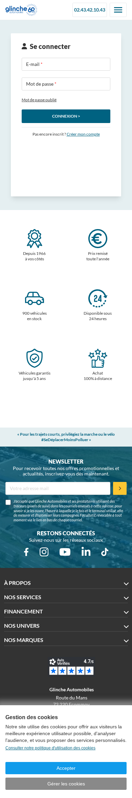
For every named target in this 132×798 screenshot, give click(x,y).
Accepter (66, 768)
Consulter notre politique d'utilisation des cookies (50, 748)
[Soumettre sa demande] (120, 488)
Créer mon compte (83, 134)
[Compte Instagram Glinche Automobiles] (44, 552)
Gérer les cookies (66, 783)
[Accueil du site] (21, 10)
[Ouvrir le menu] (118, 10)
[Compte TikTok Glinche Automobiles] (104, 552)
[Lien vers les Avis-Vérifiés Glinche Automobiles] (71, 667)
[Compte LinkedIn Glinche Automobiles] (86, 552)
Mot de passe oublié (39, 99)
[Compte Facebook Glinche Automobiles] (26, 552)
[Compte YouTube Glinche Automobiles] (65, 552)
